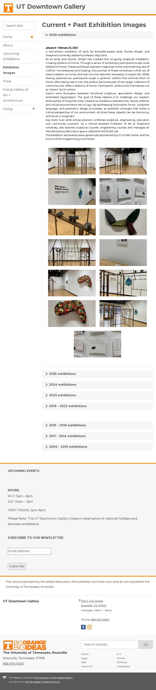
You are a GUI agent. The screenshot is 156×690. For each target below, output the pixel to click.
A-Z (119, 654)
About (8, 45)
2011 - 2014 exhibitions (67, 436)
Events (84, 654)
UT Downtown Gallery (50, 6)
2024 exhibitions (62, 384)
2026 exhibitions (62, 35)
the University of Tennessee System (54, 677)
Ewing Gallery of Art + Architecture (15, 95)
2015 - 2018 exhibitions (67, 425)
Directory (122, 662)
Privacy (121, 658)
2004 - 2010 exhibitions (67, 447)
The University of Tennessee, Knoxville (6, 12)
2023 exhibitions (62, 395)
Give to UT (86, 666)
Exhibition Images (11, 70)
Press (7, 81)
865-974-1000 (13, 663)
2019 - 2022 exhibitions (67, 406)
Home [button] (7, 37)
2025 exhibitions (62, 374)
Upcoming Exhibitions (11, 56)
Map (83, 662)
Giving (8, 109)
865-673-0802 (100, 619)
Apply (84, 658)
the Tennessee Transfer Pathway (42, 681)
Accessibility (123, 666)
